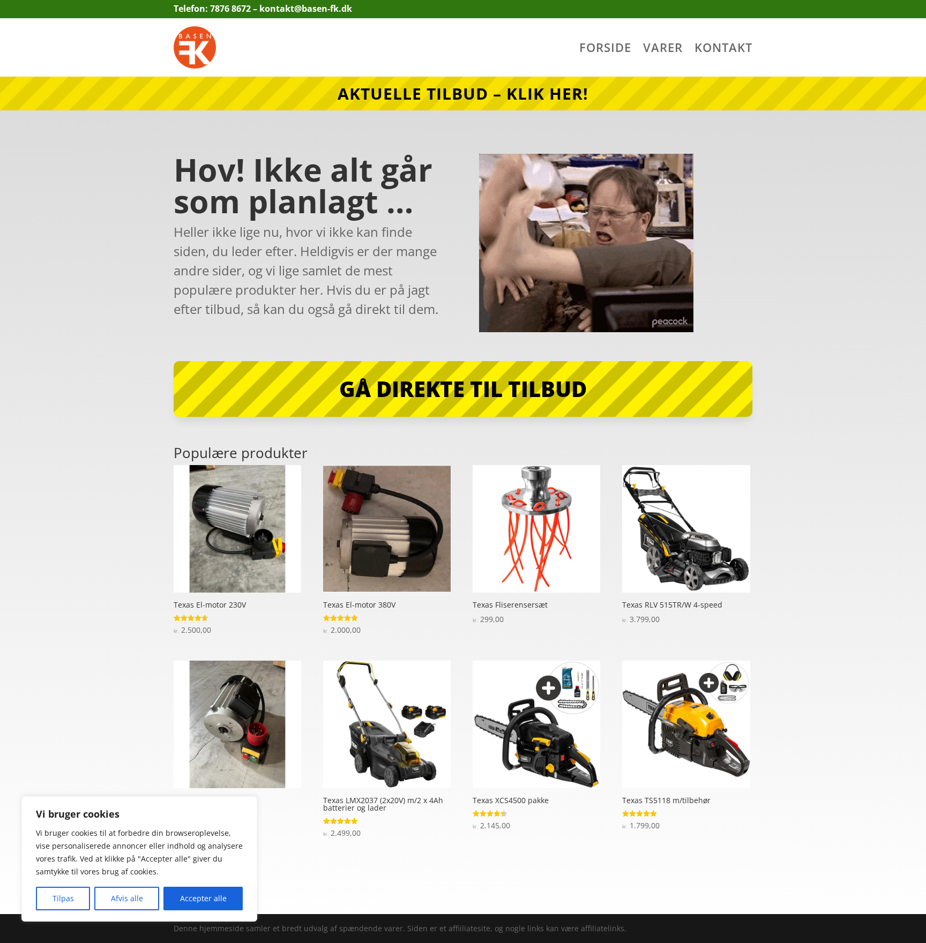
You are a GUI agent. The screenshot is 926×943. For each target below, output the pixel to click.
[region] (139, 859)
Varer (663, 49)
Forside (605, 49)
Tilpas (63, 898)
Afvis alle (127, 898)
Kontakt (723, 49)
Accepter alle (203, 898)
